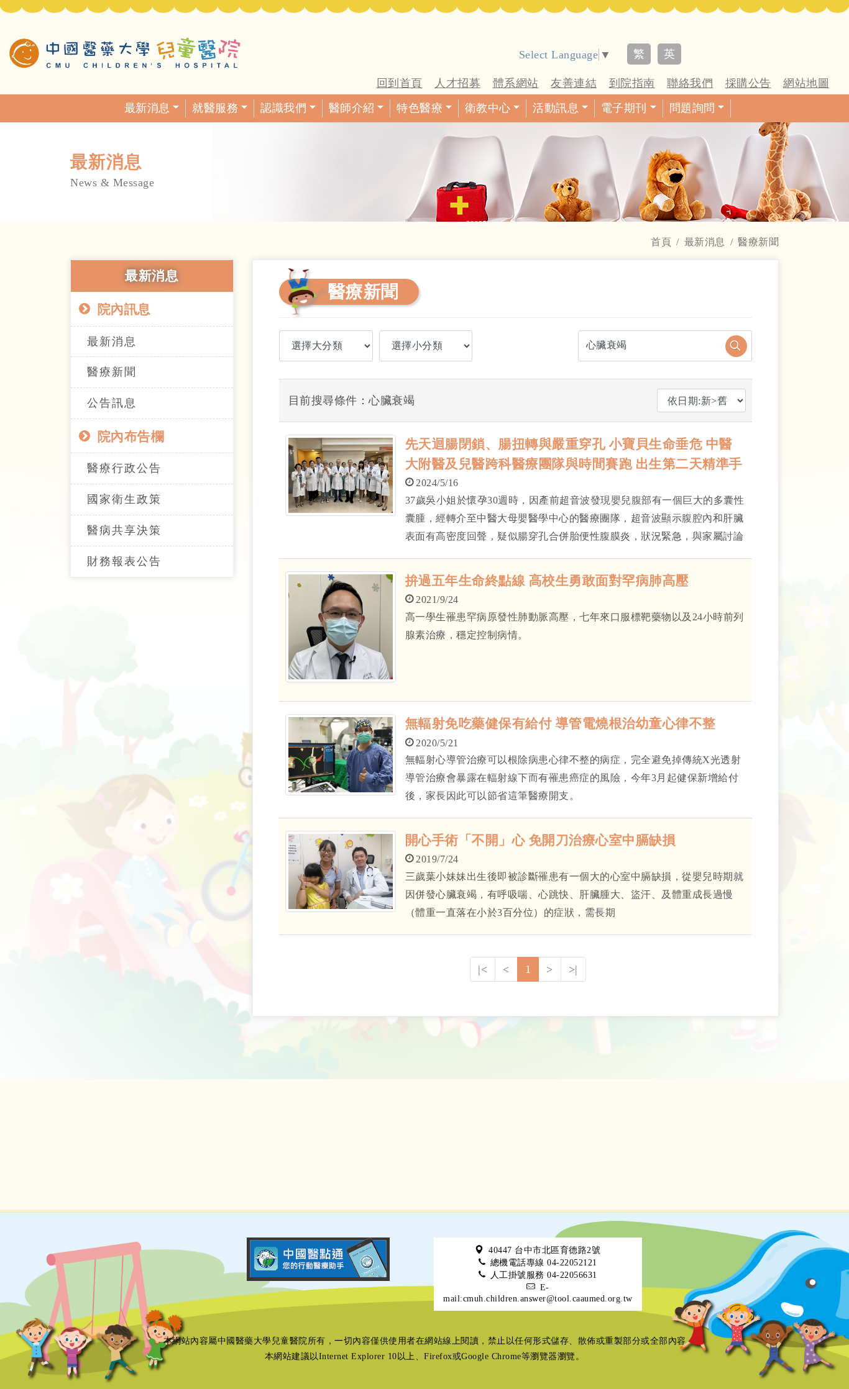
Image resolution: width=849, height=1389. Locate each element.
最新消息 (704, 242)
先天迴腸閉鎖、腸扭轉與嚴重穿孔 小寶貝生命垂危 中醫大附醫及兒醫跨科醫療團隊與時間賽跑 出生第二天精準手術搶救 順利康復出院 (574, 464)
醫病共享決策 (124, 530)
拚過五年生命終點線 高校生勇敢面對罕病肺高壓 (547, 580)
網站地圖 (806, 83)
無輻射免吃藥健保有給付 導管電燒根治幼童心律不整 (560, 723)
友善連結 (574, 83)
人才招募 (457, 83)
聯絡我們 (690, 83)
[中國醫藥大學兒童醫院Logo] (125, 52)
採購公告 (748, 83)
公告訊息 (112, 403)
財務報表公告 (124, 561)
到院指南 (632, 83)
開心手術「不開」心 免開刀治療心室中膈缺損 (540, 840)
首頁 (661, 242)
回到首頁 (400, 83)
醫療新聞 (112, 372)
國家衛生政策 (124, 499)
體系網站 (516, 83)
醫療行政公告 (124, 468)
